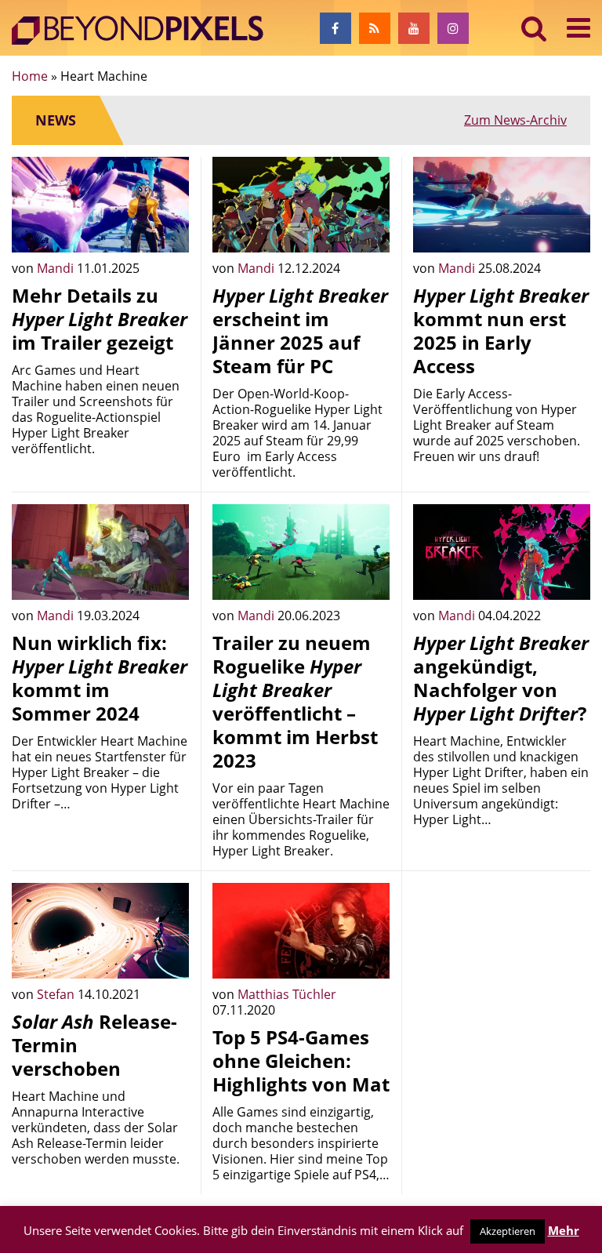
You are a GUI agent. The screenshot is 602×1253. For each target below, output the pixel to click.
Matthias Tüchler (287, 994)
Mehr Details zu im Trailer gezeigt (99, 318)
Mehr (563, 1230)
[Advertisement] (501, 961)
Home (30, 76)
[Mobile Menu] (578, 28)
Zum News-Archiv (515, 120)
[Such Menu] (534, 28)
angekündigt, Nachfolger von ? (501, 678)
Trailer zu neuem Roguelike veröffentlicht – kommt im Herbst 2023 (295, 701)
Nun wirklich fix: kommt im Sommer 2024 (99, 678)
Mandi (57, 268)
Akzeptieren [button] (507, 1231)
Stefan (57, 994)
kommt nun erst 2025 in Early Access (501, 330)
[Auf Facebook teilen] (165, 229)
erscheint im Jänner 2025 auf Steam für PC (300, 330)
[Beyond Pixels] (145, 30)
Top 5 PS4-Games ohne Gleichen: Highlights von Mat (301, 1060)
